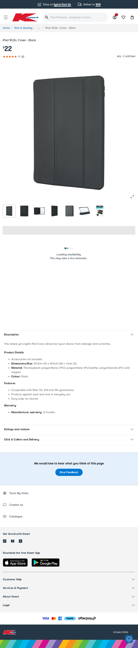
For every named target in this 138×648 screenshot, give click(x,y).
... (39, 28)
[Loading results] (69, 248)
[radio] (9, 211)
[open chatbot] (129, 639)
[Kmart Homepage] (25, 17)
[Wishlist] (123, 17)
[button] (6, 17)
